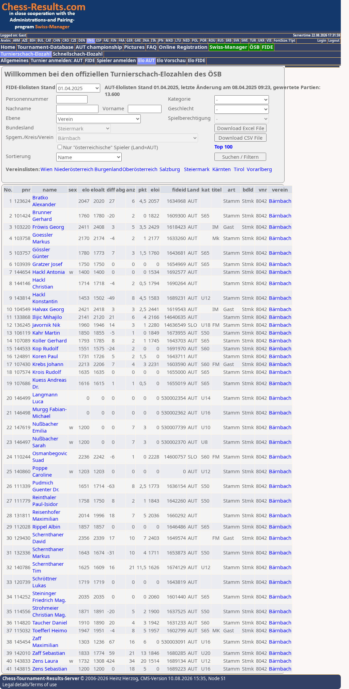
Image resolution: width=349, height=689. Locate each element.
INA (146, 41)
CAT (48, 41)
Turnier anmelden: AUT (57, 61)
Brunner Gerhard (42, 215)
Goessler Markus (42, 238)
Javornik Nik (46, 324)
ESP (99, 41)
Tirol (239, 169)
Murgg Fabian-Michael (49, 412)
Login (321, 41)
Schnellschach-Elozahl (78, 54)
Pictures (134, 47)
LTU (178, 41)
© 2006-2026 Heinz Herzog (108, 678)
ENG (90, 41)
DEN (81, 41)
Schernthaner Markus (48, 552)
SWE (244, 41)
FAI (106, 41)
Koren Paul (45, 356)
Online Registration (183, 47)
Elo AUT (146, 61)
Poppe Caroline (42, 471)
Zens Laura (45, 660)
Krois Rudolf (46, 371)
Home (8, 47)
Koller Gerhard (49, 340)
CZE (73, 41)
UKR (261, 41)
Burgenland (108, 169)
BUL (40, 41)
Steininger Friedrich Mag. (49, 596)
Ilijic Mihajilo (47, 316)
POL (195, 41)
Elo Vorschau (171, 61)
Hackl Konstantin (45, 298)
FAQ (152, 47)
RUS (220, 41)
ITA (153, 41)
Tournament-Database (45, 47)
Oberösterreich (139, 169)
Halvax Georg (48, 309)
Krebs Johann (47, 364)
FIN (114, 41)
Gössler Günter (41, 252)
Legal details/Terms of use (29, 684)
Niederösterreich (72, 169)
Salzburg (170, 169)
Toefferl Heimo (49, 630)
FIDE (267, 47)
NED (186, 41)
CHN (56, 41)
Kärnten (221, 169)
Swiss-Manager (228, 47)
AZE (25, 41)
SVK (236, 41)
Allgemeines (15, 61)
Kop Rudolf (45, 348)
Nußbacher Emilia (45, 427)
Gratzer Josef (47, 264)
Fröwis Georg (48, 226)
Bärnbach (280, 200)
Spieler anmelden (116, 61)
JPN (161, 41)
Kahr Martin (46, 332)
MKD (169, 41)
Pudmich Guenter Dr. (45, 486)
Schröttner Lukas (44, 582)
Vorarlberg (259, 169)
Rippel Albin (46, 526)
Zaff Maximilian (45, 641)
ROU (212, 41)
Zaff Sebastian (48, 652)
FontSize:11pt (284, 41)
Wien (46, 169)
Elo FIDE (196, 61)
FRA (121, 41)
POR (203, 41)
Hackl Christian (42, 283)
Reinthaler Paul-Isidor (45, 500)
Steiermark (197, 169)
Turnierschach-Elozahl (26, 54)
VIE (269, 41)
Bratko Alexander (44, 201)
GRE (138, 41)
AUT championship (99, 47)
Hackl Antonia (48, 271)
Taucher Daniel (49, 622)
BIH (32, 41)
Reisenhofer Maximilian (46, 515)
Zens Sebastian (49, 668)
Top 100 (223, 146)
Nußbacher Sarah (45, 442)
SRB (228, 41)
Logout (333, 41)
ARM (16, 41)
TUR (253, 41)
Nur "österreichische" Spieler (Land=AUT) (110, 147)
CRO (65, 41)
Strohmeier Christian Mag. (49, 611)
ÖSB (254, 47)
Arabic (6, 41)
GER (129, 41)
